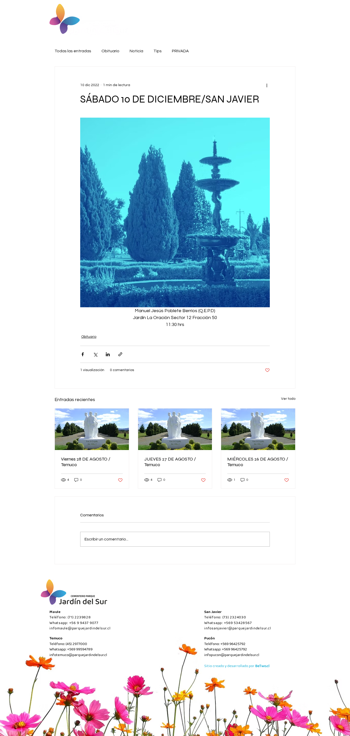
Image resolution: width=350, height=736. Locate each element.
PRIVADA (180, 51)
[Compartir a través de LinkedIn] (107, 354)
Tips (157, 51)
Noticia (136, 51)
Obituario (110, 51)
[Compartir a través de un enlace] (120, 354)
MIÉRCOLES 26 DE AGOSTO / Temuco (257, 461)
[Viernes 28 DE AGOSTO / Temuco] (92, 429)
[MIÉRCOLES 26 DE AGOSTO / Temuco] (258, 429)
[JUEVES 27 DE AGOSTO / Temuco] (175, 429)
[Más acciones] (267, 85)
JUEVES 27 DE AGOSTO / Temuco (170, 461)
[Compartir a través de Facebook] (82, 354)
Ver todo (288, 399)
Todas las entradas (73, 51)
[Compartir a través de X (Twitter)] (95, 354)
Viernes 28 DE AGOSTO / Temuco (85, 461)
